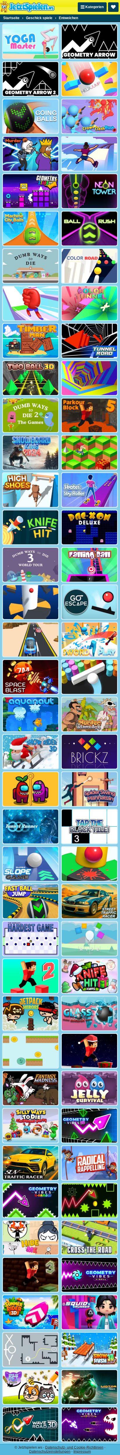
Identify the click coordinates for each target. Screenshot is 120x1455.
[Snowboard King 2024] (30, 452)
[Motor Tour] (89, 1387)
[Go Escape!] (89, 602)
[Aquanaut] (30, 714)
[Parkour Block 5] (89, 415)
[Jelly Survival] (89, 1088)
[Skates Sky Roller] (89, 490)
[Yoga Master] (30, 41)
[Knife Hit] (30, 527)
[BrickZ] (89, 752)
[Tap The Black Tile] (89, 826)
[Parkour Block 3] (30, 1275)
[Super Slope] (30, 864)
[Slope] (30, 378)
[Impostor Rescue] (30, 789)
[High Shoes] (30, 490)
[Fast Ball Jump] (30, 901)
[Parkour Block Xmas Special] (89, 1051)
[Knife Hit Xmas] (89, 976)
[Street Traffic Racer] (89, 901)
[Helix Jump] (89, 79)
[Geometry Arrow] (89, 41)
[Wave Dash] (89, 1200)
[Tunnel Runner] (30, 826)
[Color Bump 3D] (89, 677)
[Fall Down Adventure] (30, 1051)
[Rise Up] (89, 938)
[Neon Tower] (89, 191)
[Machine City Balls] (30, 228)
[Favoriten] (113, 7)
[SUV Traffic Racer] (30, 1163)
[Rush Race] (30, 639)
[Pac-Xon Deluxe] (89, 527)
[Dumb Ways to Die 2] (30, 415)
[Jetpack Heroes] (30, 1013)
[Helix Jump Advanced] (89, 864)
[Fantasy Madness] (30, 1088)
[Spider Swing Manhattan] (89, 789)
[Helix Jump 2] (30, 602)
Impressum (82, 1451)
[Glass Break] (89, 1013)
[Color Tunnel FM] (89, 303)
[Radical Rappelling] (89, 1163)
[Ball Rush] (89, 228)
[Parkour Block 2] (30, 976)
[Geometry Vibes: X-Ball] (89, 1275)
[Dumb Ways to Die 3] (30, 565)
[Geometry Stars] (30, 191)
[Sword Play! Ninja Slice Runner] (89, 639)
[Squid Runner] (89, 1312)
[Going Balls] (30, 116)
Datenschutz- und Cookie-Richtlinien (74, 1447)
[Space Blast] (30, 677)
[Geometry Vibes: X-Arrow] (30, 1200)
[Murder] (30, 154)
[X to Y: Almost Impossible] (30, 1349)
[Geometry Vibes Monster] (89, 1424)
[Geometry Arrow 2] (30, 79)
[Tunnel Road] (89, 341)
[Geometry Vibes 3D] (89, 1125)
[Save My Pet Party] (30, 1387)
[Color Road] (89, 266)
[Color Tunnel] (89, 378)
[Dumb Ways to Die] (30, 266)
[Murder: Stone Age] (89, 714)
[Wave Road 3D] (30, 1424)
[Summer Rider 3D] (30, 1312)
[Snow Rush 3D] (89, 1349)
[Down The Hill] (89, 452)
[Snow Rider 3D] (30, 752)
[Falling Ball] (89, 565)
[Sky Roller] (89, 154)
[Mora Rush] (30, 303)
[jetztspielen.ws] (27, 7)
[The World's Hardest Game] (30, 938)
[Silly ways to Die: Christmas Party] (30, 1125)
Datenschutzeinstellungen (49, 1451)
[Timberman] (30, 341)
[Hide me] (30, 1238)
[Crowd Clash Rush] (89, 116)
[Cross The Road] (89, 1238)
